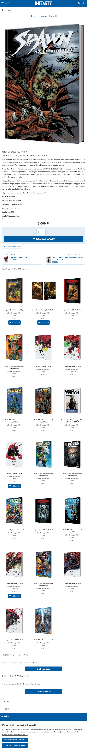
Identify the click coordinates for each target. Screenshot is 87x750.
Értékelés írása (43, 669)
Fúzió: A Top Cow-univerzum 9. (43, 640)
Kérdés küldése (43, 691)
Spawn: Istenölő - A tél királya (14, 310)
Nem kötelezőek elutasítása (15, 740)
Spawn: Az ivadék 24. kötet (72, 366)
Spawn (8, 10)
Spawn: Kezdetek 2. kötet (14, 473)
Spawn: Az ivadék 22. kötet (72, 583)
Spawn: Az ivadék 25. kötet (14, 583)
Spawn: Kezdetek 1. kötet (43, 366)
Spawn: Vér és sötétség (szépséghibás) (43, 310)
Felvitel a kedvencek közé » (12, 247)
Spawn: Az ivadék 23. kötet (14, 640)
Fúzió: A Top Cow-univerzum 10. (14, 530)
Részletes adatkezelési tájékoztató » (15, 735)
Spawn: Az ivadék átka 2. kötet (72, 310)
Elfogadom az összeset (15, 745)
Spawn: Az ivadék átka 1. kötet (43, 530)
